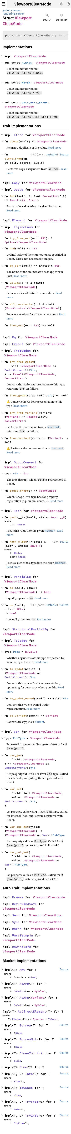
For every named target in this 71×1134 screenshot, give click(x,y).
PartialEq (22, 577)
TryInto (31, 1116)
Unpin (17, 929)
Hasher (21, 524)
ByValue (31, 651)
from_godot (18, 395)
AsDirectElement (32, 1011)
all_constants (21, 304)
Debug (18, 190)
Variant (12, 416)
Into (29, 1074)
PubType (19, 738)
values (15, 282)
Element (18, 220)
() (23, 200)
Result (15, 200)
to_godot (16, 669)
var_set (16, 789)
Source (64, 154)
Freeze (17, 897)
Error (33, 200)
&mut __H (58, 517)
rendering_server (13, 13)
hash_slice (18, 541)
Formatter (50, 196)
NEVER (26, 82)
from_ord (16, 325)
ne (11, 605)
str (57, 265)
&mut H (35, 545)
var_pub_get (19, 826)
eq (11, 588)
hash (13, 517)
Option (9, 242)
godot (6, 10)
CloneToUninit (31, 1053)
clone (14, 141)
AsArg (24, 984)
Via (33, 370)
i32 (43, 238)
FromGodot (22, 351)
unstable (51, 154)
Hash (17, 511)
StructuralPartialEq (30, 629)
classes (15, 10)
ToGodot (20, 641)
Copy (16, 183)
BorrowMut (28, 1039)
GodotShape (47, 490)
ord (12, 248)
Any (22, 970)
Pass (16, 651)
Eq (14, 337)
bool (47, 592)
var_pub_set (19, 852)
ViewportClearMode (32, 4)
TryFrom (31, 1102)
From (23, 1067)
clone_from (13, 158)
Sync (16, 922)
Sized (21, 556)
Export (17, 344)
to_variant (18, 715)
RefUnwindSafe (24, 904)
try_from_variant (23, 412)
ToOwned (26, 1088)
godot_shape (19, 490)
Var (16, 732)
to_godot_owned (22, 698)
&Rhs (20, 609)
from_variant (20, 438)
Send (16, 915)
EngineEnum (23, 227)
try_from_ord (20, 238)
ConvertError (14, 378)
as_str (15, 265)
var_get (16, 755)
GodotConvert (14, 370)
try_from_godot (22, 361)
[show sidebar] (3, 4)
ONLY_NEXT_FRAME (35, 102)
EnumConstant (16, 308)
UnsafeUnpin (22, 935)
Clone (18, 135)
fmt (12, 196)
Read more (54, 147)
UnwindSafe (21, 947)
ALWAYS (27, 62)
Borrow (25, 1025)
